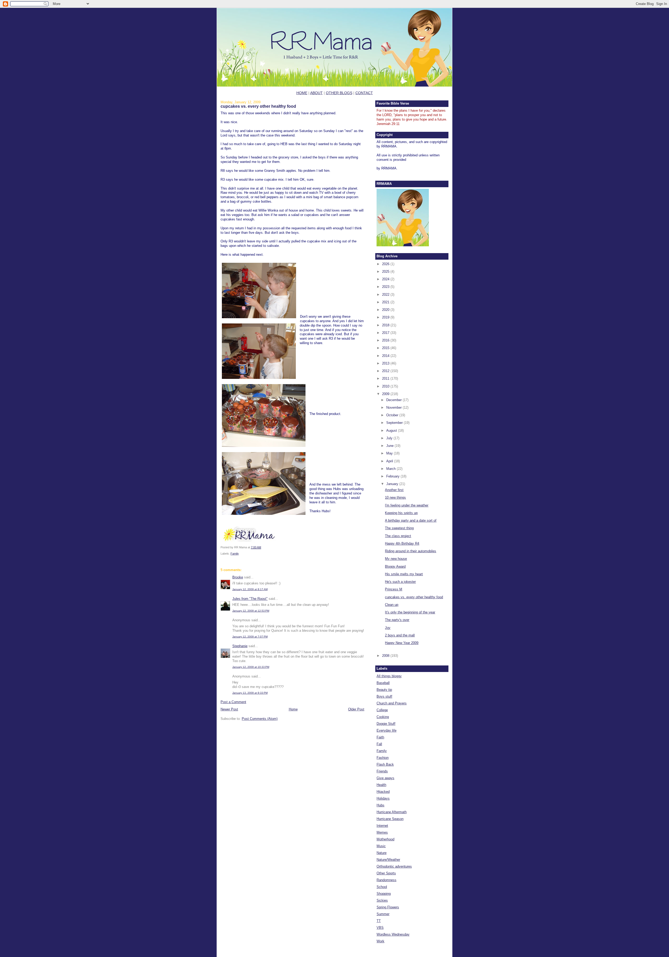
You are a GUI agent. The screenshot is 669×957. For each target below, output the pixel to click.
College (382, 710)
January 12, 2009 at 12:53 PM (250, 610)
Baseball (383, 683)
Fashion (383, 758)
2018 (386, 325)
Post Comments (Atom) (260, 719)
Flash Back (385, 764)
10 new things (395, 497)
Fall (379, 744)
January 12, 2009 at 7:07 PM (250, 636)
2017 (386, 333)
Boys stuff (384, 696)
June (390, 446)
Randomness (386, 880)
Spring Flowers (388, 907)
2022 (386, 295)
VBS (380, 928)
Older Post (356, 709)
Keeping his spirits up (401, 513)
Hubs (380, 805)
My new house (396, 559)
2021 (386, 302)
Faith (380, 737)
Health (381, 785)
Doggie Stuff (386, 724)
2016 (386, 340)
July (390, 438)
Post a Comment (233, 702)
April (390, 461)
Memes (382, 832)
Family (234, 553)
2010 (386, 386)
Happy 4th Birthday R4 (402, 543)
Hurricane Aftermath (392, 812)
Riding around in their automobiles (410, 551)
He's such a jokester (400, 582)
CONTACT (364, 93)
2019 (386, 317)
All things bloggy (389, 676)
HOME (301, 93)
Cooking (383, 717)
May (390, 453)
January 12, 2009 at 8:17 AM (250, 589)
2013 (386, 363)
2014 (386, 356)
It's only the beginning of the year (410, 612)
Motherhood (385, 839)
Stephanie (239, 646)
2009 (386, 394)
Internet (382, 826)
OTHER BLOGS (339, 93)
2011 (386, 378)
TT (379, 921)
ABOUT (316, 93)
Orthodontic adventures (394, 866)
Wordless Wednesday (393, 934)
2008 (386, 656)
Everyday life (386, 730)
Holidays (383, 798)
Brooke (237, 577)
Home (293, 709)
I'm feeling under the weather (406, 505)
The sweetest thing (399, 528)
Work (380, 941)
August (392, 430)
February (393, 476)
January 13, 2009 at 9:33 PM (250, 692)
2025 (386, 272)
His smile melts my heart (404, 574)
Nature (382, 853)
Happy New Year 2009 (401, 643)
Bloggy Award (395, 566)
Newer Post (229, 709)
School (382, 887)
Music (381, 846)
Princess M (393, 589)
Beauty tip (384, 690)
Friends (382, 771)
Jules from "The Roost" (250, 599)
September (395, 423)
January (392, 484)
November (394, 407)
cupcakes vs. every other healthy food (258, 106)
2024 (386, 279)
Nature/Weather (388, 860)
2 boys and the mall (400, 635)
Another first (394, 490)
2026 (386, 264)
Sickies (382, 900)
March (391, 469)
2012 (386, 371)
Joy (387, 628)
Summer (383, 914)
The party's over (397, 620)
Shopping (384, 894)
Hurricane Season (390, 819)
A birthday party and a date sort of (410, 520)
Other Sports (386, 873)
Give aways (385, 778)
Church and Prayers (392, 703)
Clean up (391, 605)
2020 (386, 310)
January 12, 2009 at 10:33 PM (250, 666)
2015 (386, 348)
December (394, 400)
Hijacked (383, 792)
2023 (386, 287)
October (392, 415)
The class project (398, 536)
